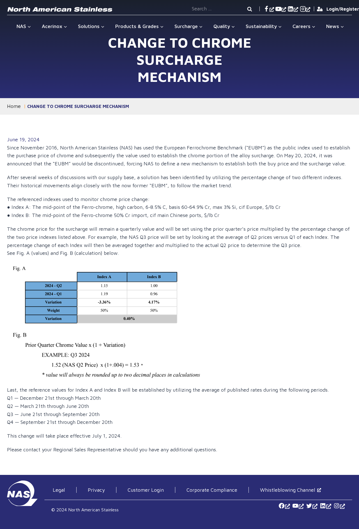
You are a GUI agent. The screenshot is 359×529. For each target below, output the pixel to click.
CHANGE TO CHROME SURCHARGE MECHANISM (78, 106)
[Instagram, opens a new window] (305, 9)
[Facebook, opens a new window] (269, 9)
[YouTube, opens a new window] (281, 9)
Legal (59, 490)
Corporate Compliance (212, 490)
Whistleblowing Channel (287, 490)
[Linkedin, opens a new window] (293, 9)
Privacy (96, 490)
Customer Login (146, 490)
